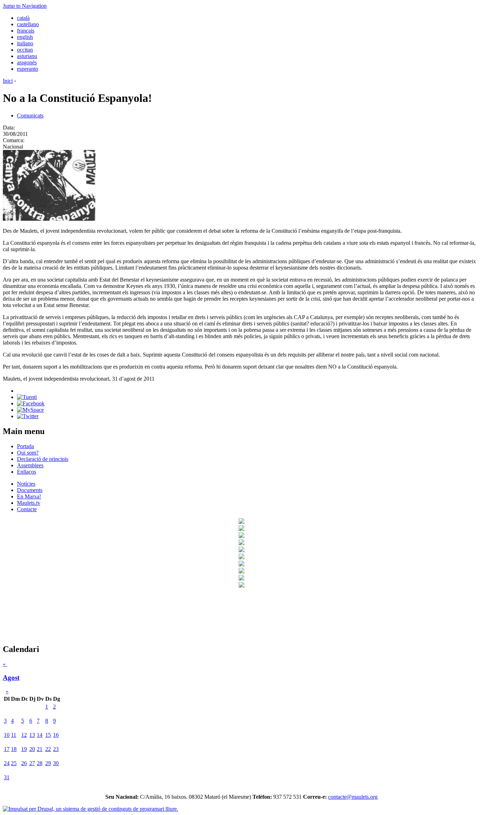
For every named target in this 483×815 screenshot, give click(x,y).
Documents (29, 490)
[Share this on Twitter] (28, 416)
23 (56, 749)
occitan (25, 50)
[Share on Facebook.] (31, 403)
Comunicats (30, 115)
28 (39, 763)
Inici (8, 81)
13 (32, 735)
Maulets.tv (28, 503)
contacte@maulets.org (353, 797)
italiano (25, 43)
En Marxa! (29, 496)
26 (24, 763)
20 (32, 749)
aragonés (27, 62)
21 (39, 749)
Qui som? (28, 453)
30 (56, 763)
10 (7, 735)
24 (7, 763)
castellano (28, 24)
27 (32, 763)
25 (14, 763)
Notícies (26, 484)
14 (39, 735)
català (23, 18)
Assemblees (30, 465)
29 (48, 763)
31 (7, 777)
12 (24, 735)
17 (7, 749)
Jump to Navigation (25, 6)
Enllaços (26, 472)
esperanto (27, 69)
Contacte (27, 509)
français (25, 31)
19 (24, 749)
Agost (11, 677)
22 (48, 749)
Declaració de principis (42, 459)
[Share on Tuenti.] (27, 397)
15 (48, 735)
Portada (25, 446)
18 (14, 749)
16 (56, 735)
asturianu (27, 56)
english (25, 37)
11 (13, 735)
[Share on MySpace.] (30, 410)
